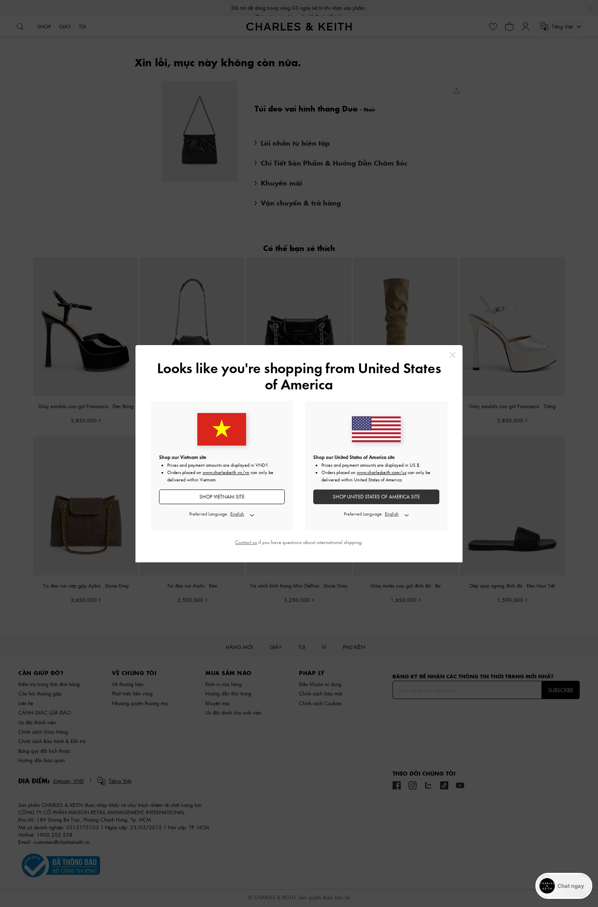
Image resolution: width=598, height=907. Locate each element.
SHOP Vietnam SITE (221, 497)
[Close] (452, 355)
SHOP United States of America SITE (376, 497)
